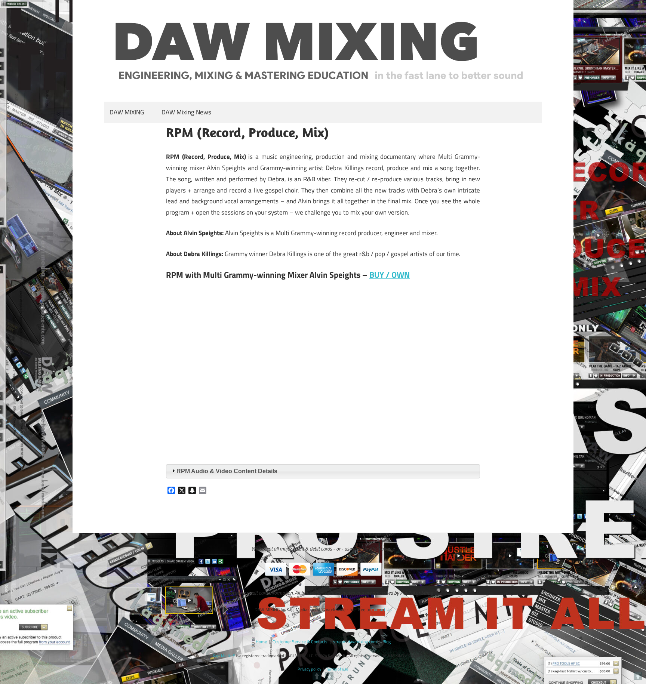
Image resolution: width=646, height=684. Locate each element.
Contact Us (381, 609)
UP (317, 676)
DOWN (329, 676)
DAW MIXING (127, 112)
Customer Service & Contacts (300, 641)
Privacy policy (309, 669)
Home (261, 641)
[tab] (323, 471)
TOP (638, 676)
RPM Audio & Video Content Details (226, 471)
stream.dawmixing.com (355, 641)
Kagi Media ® (224, 656)
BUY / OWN (389, 274)
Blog (386, 641)
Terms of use (337, 669)
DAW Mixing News (186, 112)
